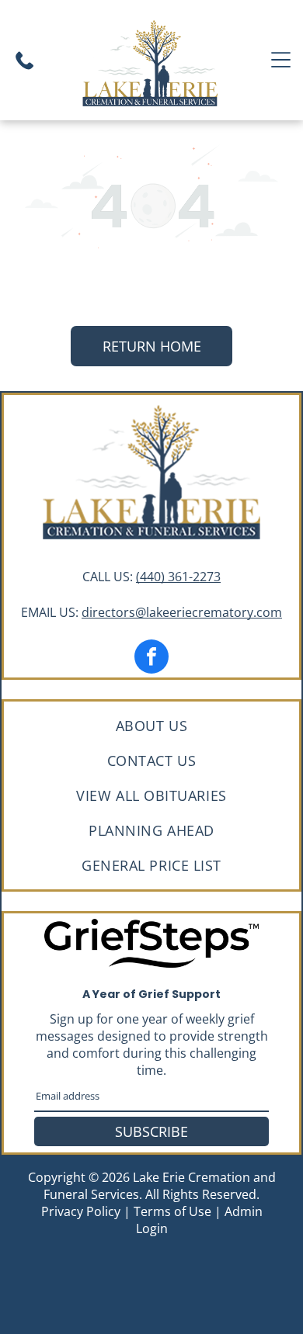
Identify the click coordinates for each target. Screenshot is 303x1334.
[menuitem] (152, 725)
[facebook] (151, 658)
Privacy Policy (80, 1211)
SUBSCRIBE (151, 1131)
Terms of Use (172, 1211)
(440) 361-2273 (178, 576)
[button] (281, 60)
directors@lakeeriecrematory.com (182, 612)
